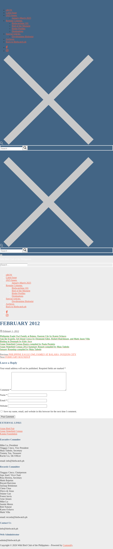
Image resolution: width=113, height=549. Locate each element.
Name (3, 395)
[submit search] (25, 148)
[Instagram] (7, 50)
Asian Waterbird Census (11, 431)
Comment (5, 390)
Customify (67, 545)
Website (3, 406)
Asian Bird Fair (7, 428)
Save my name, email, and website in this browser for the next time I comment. (40, 411)
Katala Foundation (8, 434)
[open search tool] (47, 144)
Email (3, 400)
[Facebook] (7, 47)
